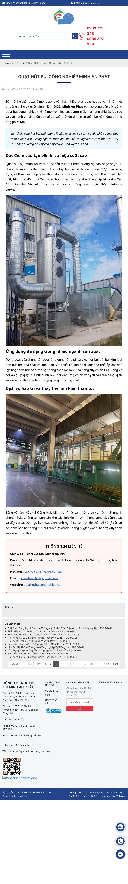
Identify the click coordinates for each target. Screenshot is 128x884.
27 (98, 663)
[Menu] (6, 55)
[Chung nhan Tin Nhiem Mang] (19, 777)
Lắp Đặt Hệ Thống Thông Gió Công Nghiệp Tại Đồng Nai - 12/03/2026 (46, 647)
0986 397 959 (95, 41)
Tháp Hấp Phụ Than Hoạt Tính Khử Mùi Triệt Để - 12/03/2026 (41, 631)
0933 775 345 (95, 31)
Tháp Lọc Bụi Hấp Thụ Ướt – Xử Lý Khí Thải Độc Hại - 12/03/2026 (43, 634)
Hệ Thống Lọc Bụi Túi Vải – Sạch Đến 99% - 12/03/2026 (38, 653)
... (85, 663)
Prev (38, 663)
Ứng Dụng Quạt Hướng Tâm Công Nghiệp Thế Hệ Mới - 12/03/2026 (45, 650)
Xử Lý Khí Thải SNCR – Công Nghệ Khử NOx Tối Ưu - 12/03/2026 (43, 644)
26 (91, 663)
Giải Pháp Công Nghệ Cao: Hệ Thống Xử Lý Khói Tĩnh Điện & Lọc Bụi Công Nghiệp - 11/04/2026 (60, 628)
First (29, 663)
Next (106, 663)
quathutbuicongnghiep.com (44, 585)
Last (115, 663)
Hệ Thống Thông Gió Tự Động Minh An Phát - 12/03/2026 (39, 640)
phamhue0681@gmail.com (39, 578)
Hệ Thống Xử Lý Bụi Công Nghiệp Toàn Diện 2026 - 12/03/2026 (43, 637)
